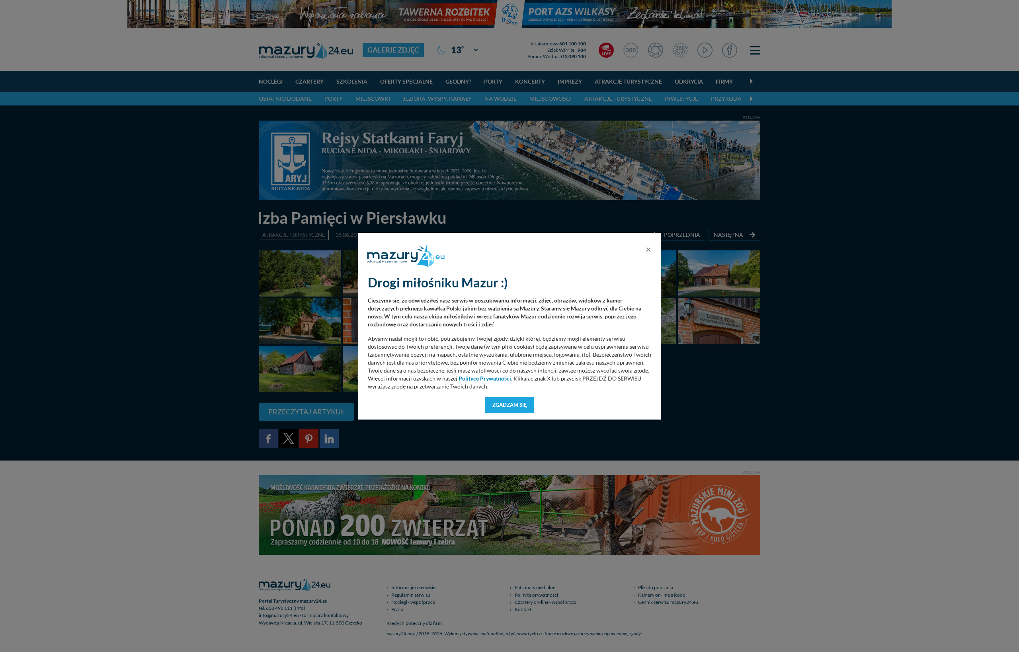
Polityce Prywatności (485, 378)
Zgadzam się (509, 405)
